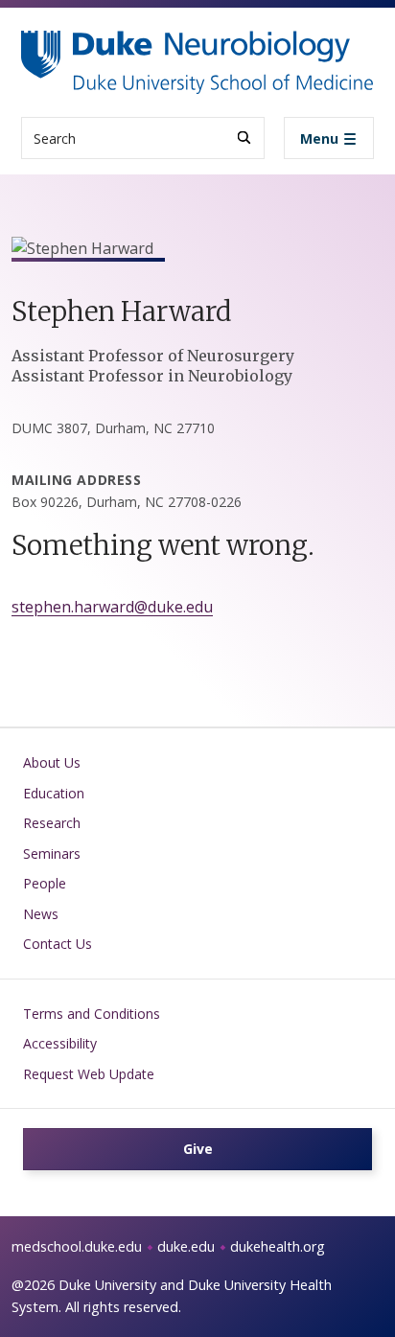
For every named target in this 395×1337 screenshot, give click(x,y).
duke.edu (186, 1246)
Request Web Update (88, 1074)
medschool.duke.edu (77, 1246)
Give (198, 1149)
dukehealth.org (277, 1246)
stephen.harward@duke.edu (112, 606)
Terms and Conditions (91, 1013)
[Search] (244, 137)
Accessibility (60, 1043)
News (40, 914)
